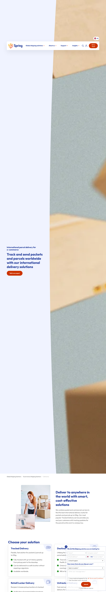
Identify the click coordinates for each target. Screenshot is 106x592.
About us (52, 46)
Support (63, 46)
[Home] (15, 45)
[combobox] (86, 560)
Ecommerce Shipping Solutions (32, 476)
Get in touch (93, 45)
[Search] (83, 45)
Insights (75, 46)
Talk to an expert (15, 273)
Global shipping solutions (34, 46)
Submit (86, 584)
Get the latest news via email (78, 580)
